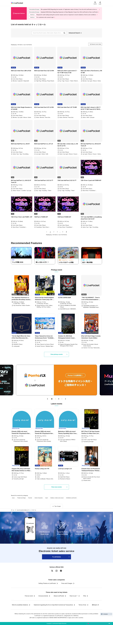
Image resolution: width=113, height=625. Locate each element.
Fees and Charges (66, 583)
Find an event (29, 596)
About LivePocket (59, 596)
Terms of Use (82, 605)
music (13, 497)
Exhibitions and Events (71, 497)
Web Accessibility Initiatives (20, 605)
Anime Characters (39, 497)
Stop (52, 399)
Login (100, 3)
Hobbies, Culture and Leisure (57, 497)
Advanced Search (74, 33)
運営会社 (94, 605)
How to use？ (74, 596)
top (13, 510)
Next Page (66, 232)
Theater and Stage (21, 497)
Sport (46, 497)
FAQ (84, 596)
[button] (47, 399)
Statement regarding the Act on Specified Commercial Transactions (53, 605)
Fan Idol (30, 497)
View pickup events (56, 354)
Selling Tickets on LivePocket (47, 583)
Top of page (57, 506)
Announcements (43, 596)
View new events (56, 487)
